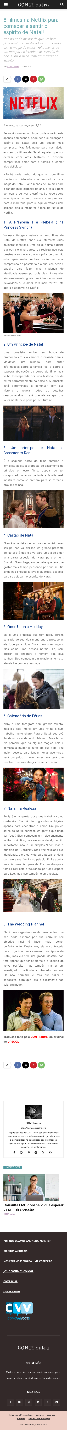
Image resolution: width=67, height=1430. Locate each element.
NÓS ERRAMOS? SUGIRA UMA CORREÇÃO (27, 1261)
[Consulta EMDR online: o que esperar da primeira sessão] (33, 1175)
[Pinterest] (33, 79)
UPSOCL (13, 1041)
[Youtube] (51, 1153)
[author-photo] (33, 1118)
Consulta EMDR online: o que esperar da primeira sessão (33, 1207)
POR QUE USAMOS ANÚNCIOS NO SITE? (27, 1240)
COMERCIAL (10, 1281)
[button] (5, 4)
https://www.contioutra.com (33, 1128)
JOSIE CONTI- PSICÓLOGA (18, 1271)
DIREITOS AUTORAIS (15, 1251)
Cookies (40, 1414)
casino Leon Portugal (39, 1418)
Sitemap (51, 1414)
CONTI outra (13, 66)
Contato (21, 1418)
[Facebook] (17, 79)
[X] (25, 79)
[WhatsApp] (41, 79)
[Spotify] (37, 1153)
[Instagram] (23, 1153)
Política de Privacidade (20, 1414)
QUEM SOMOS (11, 1291)
